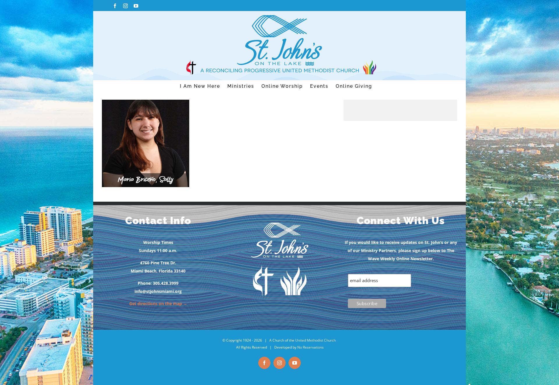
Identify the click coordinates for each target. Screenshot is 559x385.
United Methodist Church (315, 340)
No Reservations (310, 347)
